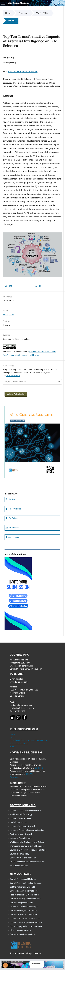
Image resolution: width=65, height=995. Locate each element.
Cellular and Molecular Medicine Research (27, 862)
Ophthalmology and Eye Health (22, 887)
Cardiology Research (18, 822)
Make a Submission (16, 394)
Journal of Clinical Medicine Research (25, 810)
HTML (10, 286)
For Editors (13, 518)
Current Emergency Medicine (21, 903)
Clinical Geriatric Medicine (20, 930)
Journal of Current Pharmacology (23, 907)
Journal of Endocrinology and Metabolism (27, 830)
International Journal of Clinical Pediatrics (27, 846)
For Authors (13, 499)
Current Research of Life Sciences (23, 915)
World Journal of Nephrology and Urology (27, 842)
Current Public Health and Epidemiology (26, 883)
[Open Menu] (3, 3)
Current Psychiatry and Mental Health (25, 899)
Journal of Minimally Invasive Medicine (26, 922)
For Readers (13, 528)
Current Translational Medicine (23, 879)
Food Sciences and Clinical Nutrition (24, 895)
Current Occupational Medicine (22, 934)
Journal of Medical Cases (20, 818)
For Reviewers (14, 509)
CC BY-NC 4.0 (31, 774)
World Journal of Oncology (21, 814)
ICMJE (12, 734)
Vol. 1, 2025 (42, 13)
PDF (39, 286)
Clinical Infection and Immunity (23, 858)
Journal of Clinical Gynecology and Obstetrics (28, 850)
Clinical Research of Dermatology (23, 891)
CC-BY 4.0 (39, 768)
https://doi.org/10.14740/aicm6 (22, 71)
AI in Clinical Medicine (18, 3)
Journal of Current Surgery (21, 838)
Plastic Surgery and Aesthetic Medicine (26, 926)
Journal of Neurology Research (22, 826)
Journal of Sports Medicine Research (25, 918)
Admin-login (13, 537)
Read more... (15, 777)
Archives (23, 13)
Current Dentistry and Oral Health (23, 911)
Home (8, 13)
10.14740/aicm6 (13, 375)
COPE (12, 737)
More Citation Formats (15, 381)
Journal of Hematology (19, 854)
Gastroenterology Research (21, 834)
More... (12, 746)
